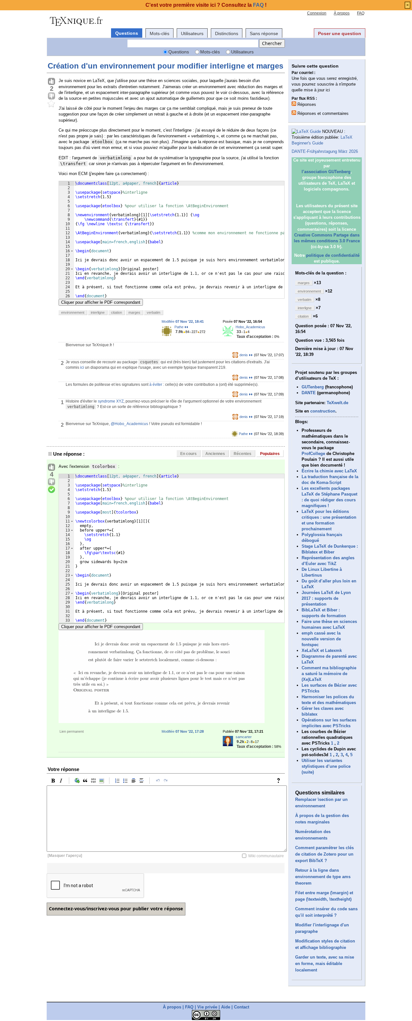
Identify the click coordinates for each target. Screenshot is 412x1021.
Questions (126, 33)
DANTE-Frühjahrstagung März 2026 (325, 151)
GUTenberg (313, 387)
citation (116, 312)
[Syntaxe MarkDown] (280, 780)
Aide (225, 1007)
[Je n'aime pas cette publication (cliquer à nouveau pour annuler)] (51, 96)
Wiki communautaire (266, 856)
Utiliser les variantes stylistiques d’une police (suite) (326, 766)
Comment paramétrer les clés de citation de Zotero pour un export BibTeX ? (324, 854)
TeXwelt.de (337, 402)
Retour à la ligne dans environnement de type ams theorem (323, 877)
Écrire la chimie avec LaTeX (329, 471)
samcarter (244, 737)
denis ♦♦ (246, 355)
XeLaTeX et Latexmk (322, 650)
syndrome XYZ (111, 401)
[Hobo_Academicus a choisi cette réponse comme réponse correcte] (51, 490)
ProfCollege (313, 453)
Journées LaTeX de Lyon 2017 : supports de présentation (326, 598)
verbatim (153, 312)
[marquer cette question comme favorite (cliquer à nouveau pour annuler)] (51, 104)
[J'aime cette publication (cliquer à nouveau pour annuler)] (51, 82)
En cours (188, 453)
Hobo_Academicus (250, 327)
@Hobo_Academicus (129, 424)
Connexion (316, 13)
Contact (241, 1007)
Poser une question (339, 33)
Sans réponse (264, 33)
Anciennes (215, 453)
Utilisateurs (192, 33)
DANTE (309, 392)
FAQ (360, 13)
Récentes (242, 453)
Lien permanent (72, 731)
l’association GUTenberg (326, 171)
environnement (72, 312)
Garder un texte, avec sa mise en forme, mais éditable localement (324, 963)
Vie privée (207, 1007)
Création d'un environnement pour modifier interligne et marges (165, 65)
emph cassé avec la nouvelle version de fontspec (321, 639)
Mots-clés (159, 33)
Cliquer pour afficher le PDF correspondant (100, 302)
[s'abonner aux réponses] (294, 103)
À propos (342, 13)
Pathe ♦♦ (181, 327)
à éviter (155, 384)
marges (134, 312)
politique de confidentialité (333, 255)
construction (322, 411)
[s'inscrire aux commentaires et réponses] (294, 112)
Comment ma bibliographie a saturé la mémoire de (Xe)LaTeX (329, 673)
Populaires (270, 453)
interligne (98, 312)
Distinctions (226, 33)
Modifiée (183, 321)
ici (82, 367)
